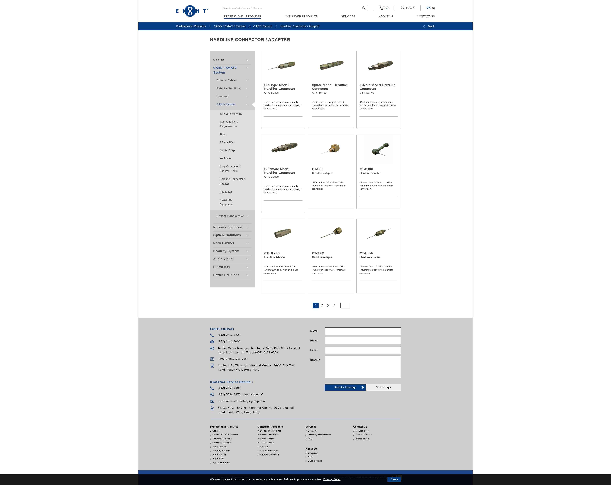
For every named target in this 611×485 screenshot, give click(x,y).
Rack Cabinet (223, 243)
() (386, 7)
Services (348, 16)
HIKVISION (221, 267)
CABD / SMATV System (230, 26)
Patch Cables (267, 439)
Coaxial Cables (226, 80)
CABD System (263, 26)
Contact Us (426, 16)
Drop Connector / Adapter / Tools (230, 168)
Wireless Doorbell (269, 454)
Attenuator (226, 191)
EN (429, 7)
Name (314, 331)
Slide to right (383, 387)
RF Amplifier (227, 142)
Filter (223, 134)
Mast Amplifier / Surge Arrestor (229, 124)
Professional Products (242, 16)
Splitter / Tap (227, 150)
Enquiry (315, 359)
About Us (386, 16)
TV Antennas (267, 443)
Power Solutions (226, 275)
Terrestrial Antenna (231, 113)
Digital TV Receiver (270, 431)
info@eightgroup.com (233, 358)
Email (313, 350)
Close (394, 479)
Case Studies (315, 461)
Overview (313, 453)
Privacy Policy (332, 479)
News (311, 457)
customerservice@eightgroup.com (242, 401)
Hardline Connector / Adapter (300, 26)
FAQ (310, 439)
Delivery (312, 431)
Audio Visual (223, 259)
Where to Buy (363, 439)
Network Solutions (228, 227)
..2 (333, 305)
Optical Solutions (227, 235)
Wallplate (225, 158)
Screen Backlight (269, 435)
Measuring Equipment (226, 202)
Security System (226, 251)
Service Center (364, 435)
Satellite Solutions (228, 88)
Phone (314, 340)
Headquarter (362, 431)
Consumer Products (301, 16)
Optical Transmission (230, 216)
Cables (218, 60)
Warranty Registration (319, 435)
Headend (222, 96)
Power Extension (269, 451)
